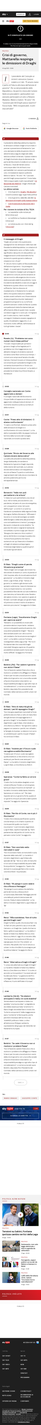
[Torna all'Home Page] (10, 21)
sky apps (23, 1360)
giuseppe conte (29, 1098)
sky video (6, 1364)
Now (22, 1364)
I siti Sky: (5, 1351)
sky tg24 (5, 1360)
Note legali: (6, 1386)
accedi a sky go (29, 1342)
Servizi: (22, 1351)
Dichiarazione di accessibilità (26, 1396)
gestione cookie (8, 1391)
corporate (24, 1401)
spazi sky (24, 1373)
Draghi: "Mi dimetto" (28, 192)
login (36, 14)
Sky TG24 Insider (31, 21)
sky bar (23, 1369)
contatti (18, 1414)
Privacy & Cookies (15, 1411)
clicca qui (10, 227)
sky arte (5, 1369)
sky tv (22, 1356)
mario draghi (10, 1098)
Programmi (24, 1377)
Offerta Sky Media (9, 1401)
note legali (6, 1395)
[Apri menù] (3, 21)
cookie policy (25, 1391)
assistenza (11, 1414)
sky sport (6, 1356)
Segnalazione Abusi (24, 1422)
